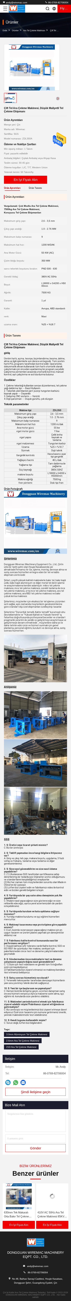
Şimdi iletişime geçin (35, 1092)
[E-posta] (23, 1082)
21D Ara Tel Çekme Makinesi (21, 1047)
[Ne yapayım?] (15, 1082)
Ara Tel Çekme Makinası (34, 30)
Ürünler (15, 30)
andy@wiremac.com (16, 2)
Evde (5, 30)
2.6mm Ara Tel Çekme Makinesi (22, 1040)
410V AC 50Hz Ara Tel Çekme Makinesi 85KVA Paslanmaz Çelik (23, 1215)
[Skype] (8, 1082)
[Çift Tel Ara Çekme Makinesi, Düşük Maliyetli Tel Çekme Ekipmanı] (32, 67)
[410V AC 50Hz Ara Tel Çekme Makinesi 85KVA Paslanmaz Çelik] (24, 1196)
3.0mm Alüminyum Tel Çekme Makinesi (26, 1034)
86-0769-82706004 (58, 2)
